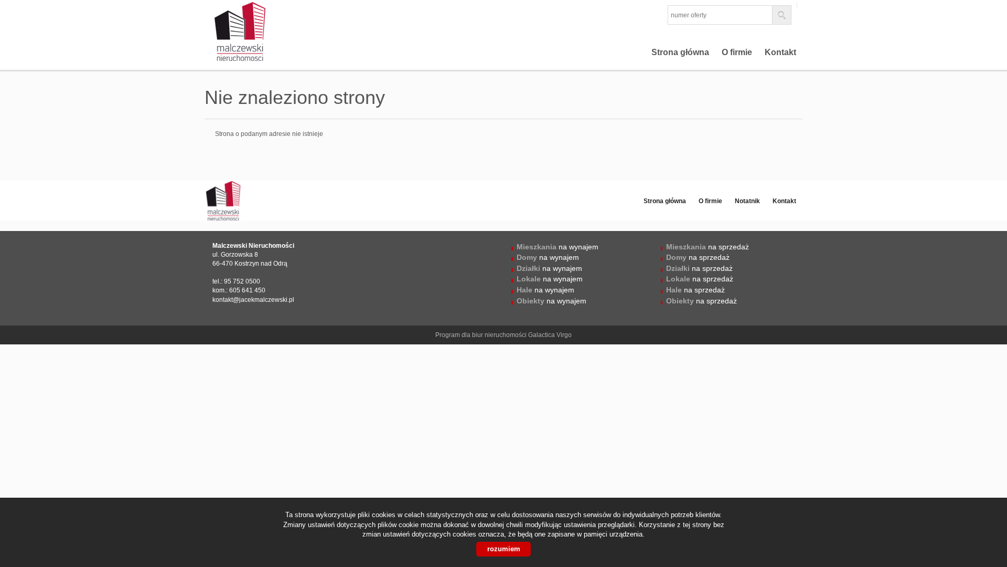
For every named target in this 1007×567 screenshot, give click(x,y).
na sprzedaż (707, 247)
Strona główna (680, 52)
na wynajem (557, 247)
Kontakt (780, 52)
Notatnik (747, 201)
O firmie (737, 52)
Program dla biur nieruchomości (481, 335)
